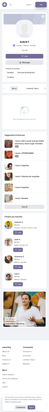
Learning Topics (32, 88)
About (14, 88)
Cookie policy (16, 402)
